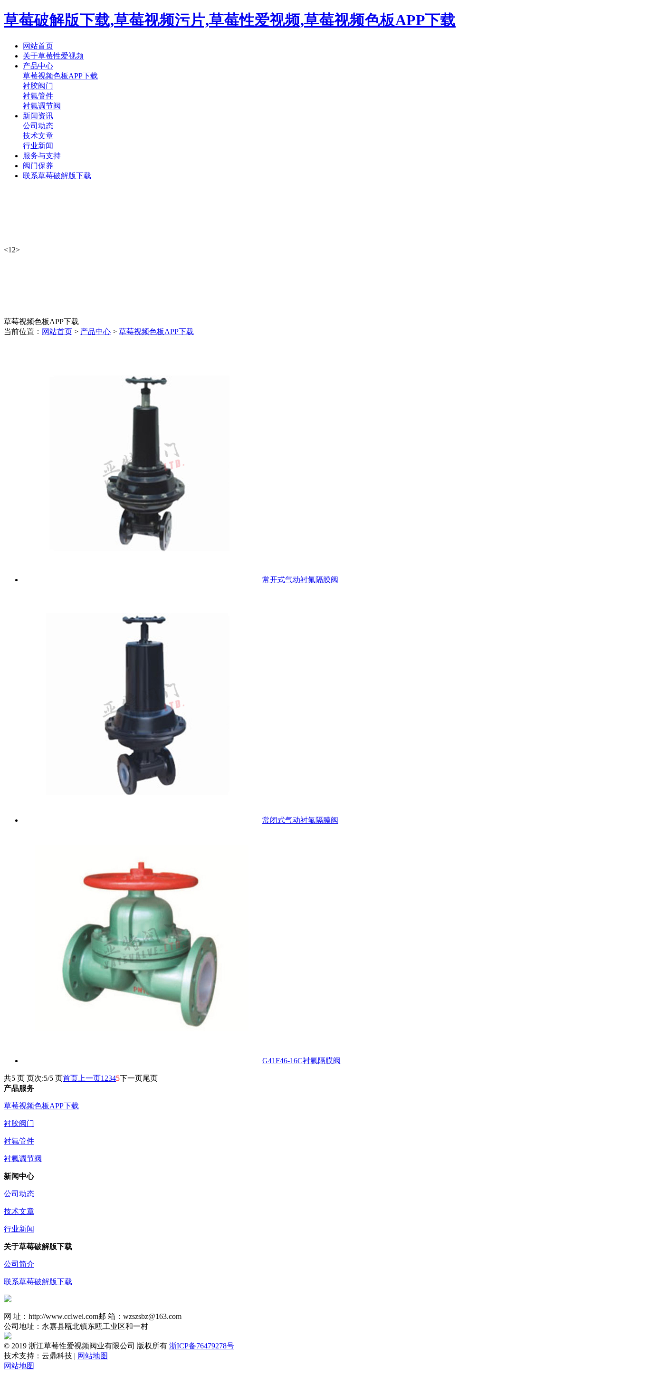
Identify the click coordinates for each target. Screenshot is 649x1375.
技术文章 (38, 136)
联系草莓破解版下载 (38, 1282)
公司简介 (19, 1264)
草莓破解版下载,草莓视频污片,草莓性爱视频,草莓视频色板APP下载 (230, 20)
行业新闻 (38, 146)
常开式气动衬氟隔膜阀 (300, 580)
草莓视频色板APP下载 (60, 76)
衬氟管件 (38, 96)
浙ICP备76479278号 (201, 1346)
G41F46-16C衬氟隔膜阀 (301, 1061)
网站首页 (57, 331)
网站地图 (92, 1356)
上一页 (89, 1078)
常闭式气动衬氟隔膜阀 (300, 820)
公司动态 (38, 126)
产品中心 (95, 331)
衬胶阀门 (38, 86)
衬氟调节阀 (42, 106)
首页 (70, 1078)
